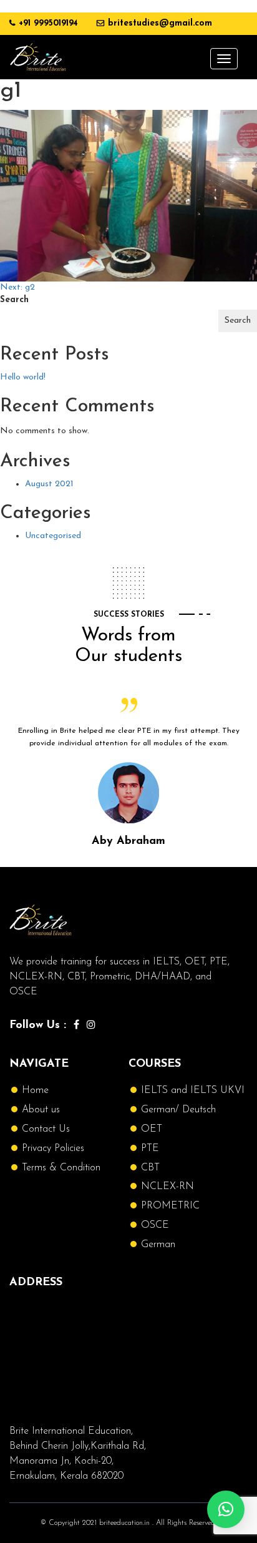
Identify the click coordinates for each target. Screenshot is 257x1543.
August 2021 (49, 484)
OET (151, 1129)
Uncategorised (53, 536)
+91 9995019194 (48, 23)
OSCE (155, 1225)
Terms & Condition (61, 1168)
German (158, 1245)
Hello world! (23, 377)
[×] (226, 1509)
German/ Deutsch (178, 1110)
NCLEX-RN (167, 1187)
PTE (150, 1149)
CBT (150, 1168)
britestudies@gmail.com (160, 23)
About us (41, 1110)
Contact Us (46, 1129)
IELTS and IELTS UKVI (193, 1090)
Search (14, 300)
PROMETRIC (170, 1206)
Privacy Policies (53, 1149)
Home (35, 1090)
